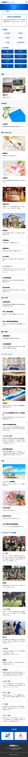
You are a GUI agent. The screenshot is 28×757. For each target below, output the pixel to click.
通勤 (7, 51)
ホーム (2, 11)
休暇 (7, 65)
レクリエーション (20, 60)
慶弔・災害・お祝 (7, 56)
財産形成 (21, 51)
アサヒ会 (21, 65)
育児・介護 (20, 56)
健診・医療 (7, 60)
